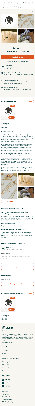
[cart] (32, 3)
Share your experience (17, 284)
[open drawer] (2, 3)
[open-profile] (29, 3)
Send (17, 268)
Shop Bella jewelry (17, 57)
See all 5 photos (8, 201)
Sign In (24, 2)
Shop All (30, 101)
